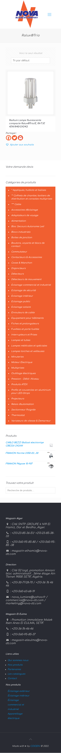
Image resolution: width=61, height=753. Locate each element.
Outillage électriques (23, 373)
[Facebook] (8, 137)
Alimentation (18, 221)
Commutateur (19, 252)
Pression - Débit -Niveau (25, 379)
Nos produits (15, 665)
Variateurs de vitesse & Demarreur (30, 421)
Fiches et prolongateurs (25, 323)
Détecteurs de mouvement (26, 279)
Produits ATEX (19, 384)
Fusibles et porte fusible (25, 329)
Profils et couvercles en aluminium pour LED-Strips (30, 391)
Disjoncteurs (18, 268)
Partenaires (14, 669)
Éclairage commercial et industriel (16, 704)
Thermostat (18, 415)
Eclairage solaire (21, 307)
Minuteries (17, 357)
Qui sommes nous (18, 660)
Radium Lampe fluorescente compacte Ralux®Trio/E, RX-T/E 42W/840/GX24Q (27, 123)
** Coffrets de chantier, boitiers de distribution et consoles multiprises (31, 197)
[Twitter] (14, 137)
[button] (20, 144)
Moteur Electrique (21, 362)
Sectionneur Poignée (23, 410)
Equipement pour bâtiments (27, 318)
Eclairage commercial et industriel (31, 285)
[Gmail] (20, 137)
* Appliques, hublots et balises (28, 190)
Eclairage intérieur (22, 296)
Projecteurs (17, 399)
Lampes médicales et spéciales (29, 346)
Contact (12, 678)
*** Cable (16, 204)
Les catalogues (16, 674)
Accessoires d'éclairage (24, 210)
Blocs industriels (20, 232)
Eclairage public (20, 301)
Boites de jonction (21, 237)
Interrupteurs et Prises (24, 335)
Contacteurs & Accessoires (26, 257)
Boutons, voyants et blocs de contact (27, 244)
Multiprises (17, 368)
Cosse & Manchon (21, 263)
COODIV (35, 746)
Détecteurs (17, 274)
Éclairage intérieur (18, 696)
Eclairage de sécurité (23, 290)
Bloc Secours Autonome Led (27, 226)
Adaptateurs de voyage (24, 215)
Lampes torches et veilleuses (27, 351)
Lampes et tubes (20, 340)
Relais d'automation (22, 404)
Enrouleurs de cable (23, 312)
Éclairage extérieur (19, 691)
